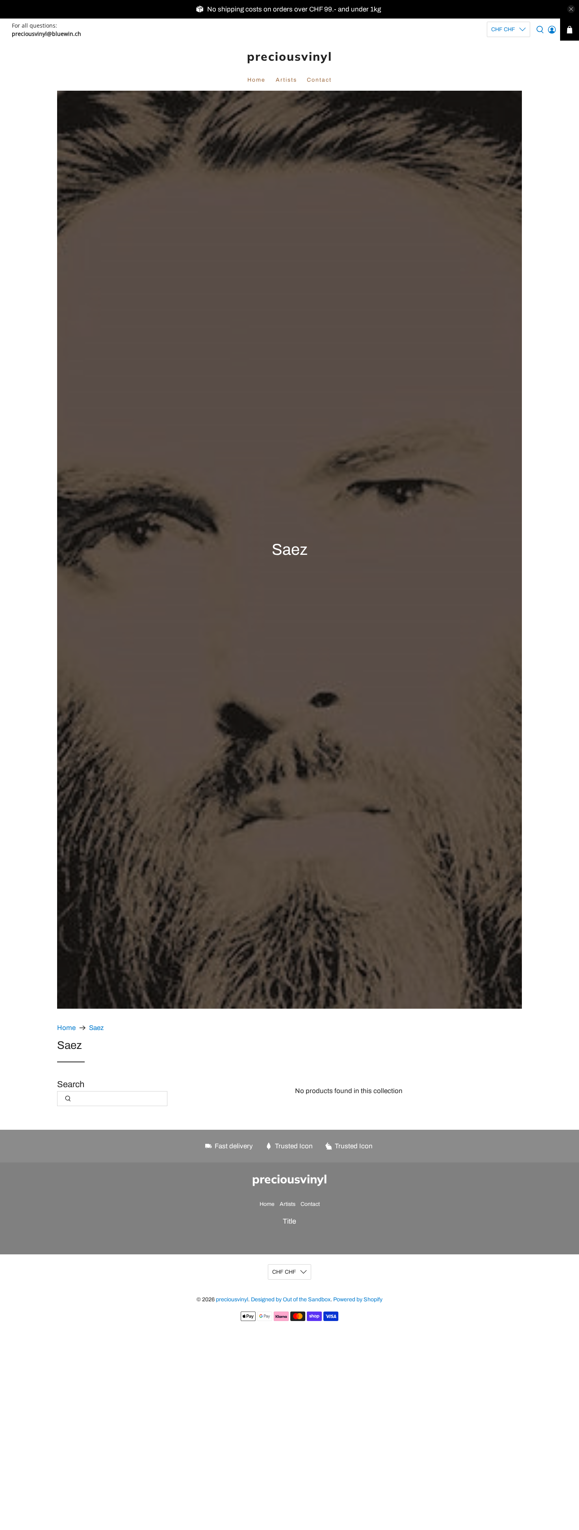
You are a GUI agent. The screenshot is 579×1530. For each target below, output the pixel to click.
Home (256, 80)
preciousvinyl (289, 56)
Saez (96, 1027)
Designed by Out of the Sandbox (290, 1299)
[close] (571, 9)
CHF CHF (503, 29)
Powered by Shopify (357, 1299)
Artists (286, 80)
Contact (319, 80)
